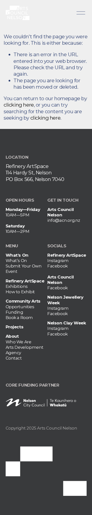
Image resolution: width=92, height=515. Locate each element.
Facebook (57, 265)
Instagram (57, 260)
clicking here (19, 105)
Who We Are (18, 341)
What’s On (16, 260)
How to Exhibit (20, 291)
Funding (14, 312)
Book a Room (19, 317)
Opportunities (20, 306)
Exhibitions (17, 286)
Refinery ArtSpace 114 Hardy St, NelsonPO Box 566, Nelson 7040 (35, 172)
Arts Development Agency (25, 350)
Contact (14, 358)
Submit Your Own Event (24, 268)
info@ (53, 220)
